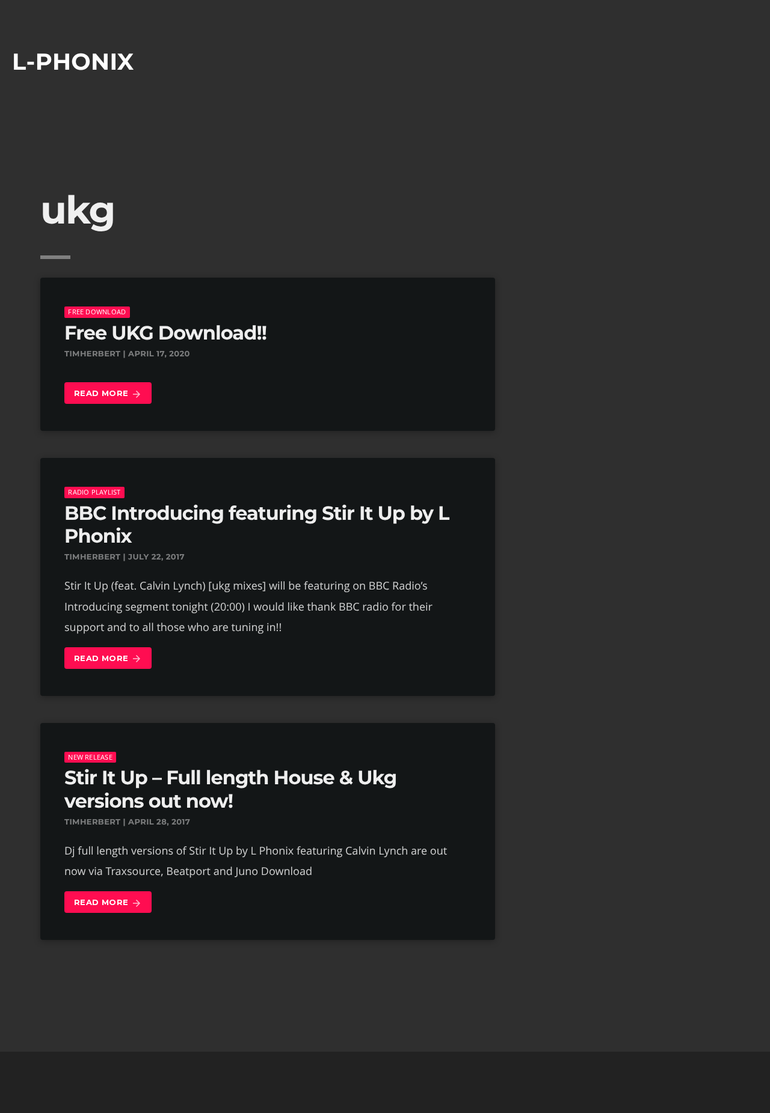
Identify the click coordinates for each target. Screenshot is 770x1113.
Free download (97, 311)
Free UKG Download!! (165, 333)
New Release (90, 756)
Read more (108, 393)
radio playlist (94, 491)
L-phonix (73, 61)
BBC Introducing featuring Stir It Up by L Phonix (256, 525)
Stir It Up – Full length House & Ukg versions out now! (230, 789)
